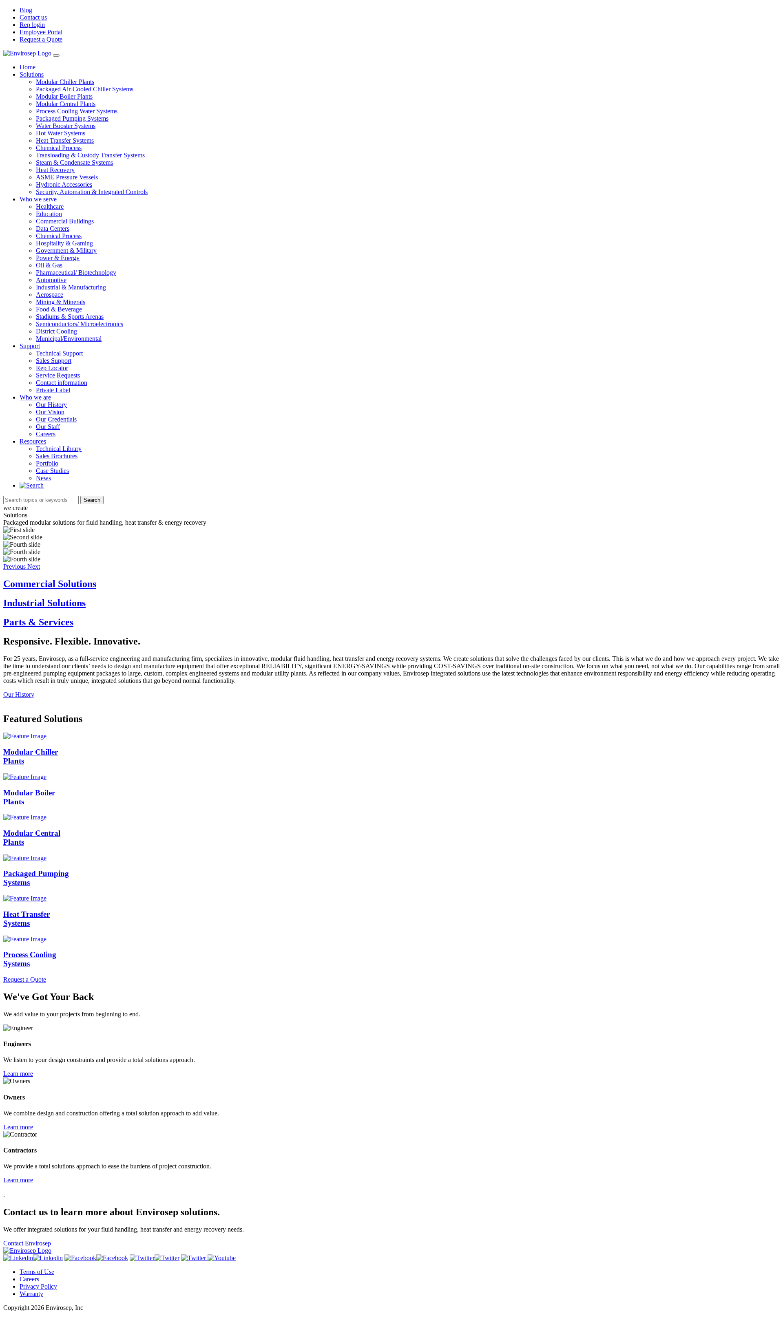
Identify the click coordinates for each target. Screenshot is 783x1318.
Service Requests (58, 375)
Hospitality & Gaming (64, 243)
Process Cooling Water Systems (76, 111)
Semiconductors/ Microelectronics (79, 323)
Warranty (31, 1293)
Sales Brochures (56, 456)
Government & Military (66, 250)
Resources (33, 441)
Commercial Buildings (65, 221)
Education (49, 213)
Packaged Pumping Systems (72, 118)
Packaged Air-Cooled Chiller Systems (84, 89)
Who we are (35, 397)
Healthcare (50, 206)
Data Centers (52, 228)
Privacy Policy (38, 1286)
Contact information (61, 382)
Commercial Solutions (49, 583)
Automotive (51, 279)
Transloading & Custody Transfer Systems (90, 155)
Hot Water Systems (60, 133)
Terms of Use (37, 1271)
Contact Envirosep (27, 1243)
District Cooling (56, 331)
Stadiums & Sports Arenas (70, 316)
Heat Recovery (55, 169)
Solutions (32, 74)
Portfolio (47, 463)
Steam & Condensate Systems (74, 162)
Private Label (53, 389)
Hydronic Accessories (64, 184)
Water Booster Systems (65, 125)
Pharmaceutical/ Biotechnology (76, 272)
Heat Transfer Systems (65, 140)
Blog (26, 10)
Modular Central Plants (65, 103)
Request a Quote (41, 39)
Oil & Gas (49, 265)
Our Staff (48, 426)
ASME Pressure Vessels (67, 177)
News (43, 478)
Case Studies (52, 470)
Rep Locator (52, 367)
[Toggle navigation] (56, 55)
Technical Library (59, 448)
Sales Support (53, 360)
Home (27, 67)
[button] (15, 566)
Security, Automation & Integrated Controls (92, 191)
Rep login (32, 24)
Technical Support (59, 353)
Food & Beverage (59, 309)
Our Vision (50, 411)
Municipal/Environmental (69, 338)
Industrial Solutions (44, 603)
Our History (51, 404)
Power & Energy (58, 257)
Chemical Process (59, 147)
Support (30, 345)
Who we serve (38, 199)
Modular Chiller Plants (65, 81)
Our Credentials (56, 419)
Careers (45, 434)
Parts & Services (38, 622)
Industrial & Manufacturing (71, 287)
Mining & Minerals (60, 301)
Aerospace (49, 294)
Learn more (18, 1073)
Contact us (33, 17)
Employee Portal (41, 32)
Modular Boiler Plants (64, 96)
